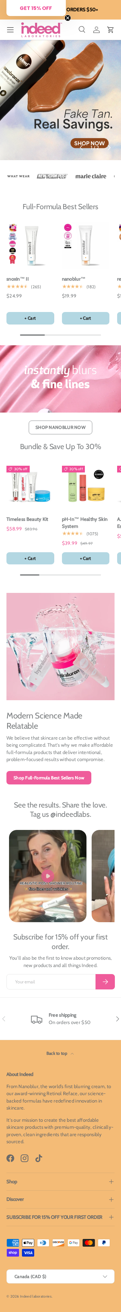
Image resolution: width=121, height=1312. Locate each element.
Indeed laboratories (36, 1296)
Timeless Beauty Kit (27, 519)
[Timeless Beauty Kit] (30, 485)
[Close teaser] (68, 18)
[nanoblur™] (86, 245)
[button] (111, 30)
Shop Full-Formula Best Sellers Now (49, 777)
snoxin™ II (17, 279)
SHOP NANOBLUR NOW (60, 427)
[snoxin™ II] (30, 245)
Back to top (57, 1053)
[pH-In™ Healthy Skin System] (86, 485)
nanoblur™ (74, 279)
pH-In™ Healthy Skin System (85, 522)
